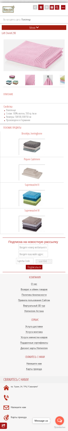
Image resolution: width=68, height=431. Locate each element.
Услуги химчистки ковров (34, 337)
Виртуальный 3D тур (34, 305)
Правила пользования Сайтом (34, 300)
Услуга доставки (34, 326)
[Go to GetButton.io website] (59, 427)
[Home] (8, 9)
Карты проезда (34, 369)
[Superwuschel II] (32, 195)
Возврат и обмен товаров (34, 289)
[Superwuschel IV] (32, 221)
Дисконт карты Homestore (34, 348)
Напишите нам (34, 363)
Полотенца (26, 19)
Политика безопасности (34, 295)
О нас (34, 284)
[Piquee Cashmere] (32, 170)
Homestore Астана (34, 311)
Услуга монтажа (34, 332)
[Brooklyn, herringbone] (32, 144)
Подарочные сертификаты (34, 342)
